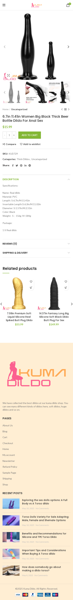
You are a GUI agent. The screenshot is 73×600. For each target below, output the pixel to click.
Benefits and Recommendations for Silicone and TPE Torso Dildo (44, 535)
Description (11, 179)
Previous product (62, 109)
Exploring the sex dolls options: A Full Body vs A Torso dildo (44, 501)
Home (5, 109)
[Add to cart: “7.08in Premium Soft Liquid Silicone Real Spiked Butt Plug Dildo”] (31, 288)
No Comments (42, 508)
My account (9, 454)
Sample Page (9, 472)
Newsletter (9, 460)
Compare (11, 144)
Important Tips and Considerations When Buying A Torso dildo (44, 552)
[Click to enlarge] (8, 75)
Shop (5, 484)
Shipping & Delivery (15, 252)
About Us (8, 425)
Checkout (8, 443)
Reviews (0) (10, 243)
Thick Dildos (23, 159)
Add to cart (30, 135)
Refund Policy (10, 466)
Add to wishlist (32, 144)
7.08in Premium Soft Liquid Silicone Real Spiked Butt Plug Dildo (19, 317)
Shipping (7, 478)
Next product (68, 109)
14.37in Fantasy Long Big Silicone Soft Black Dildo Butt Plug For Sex (54, 317)
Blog (5, 431)
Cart (5, 437)
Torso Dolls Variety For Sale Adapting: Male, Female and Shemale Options (45, 518)
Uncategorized (19, 109)
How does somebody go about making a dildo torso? (41, 568)
